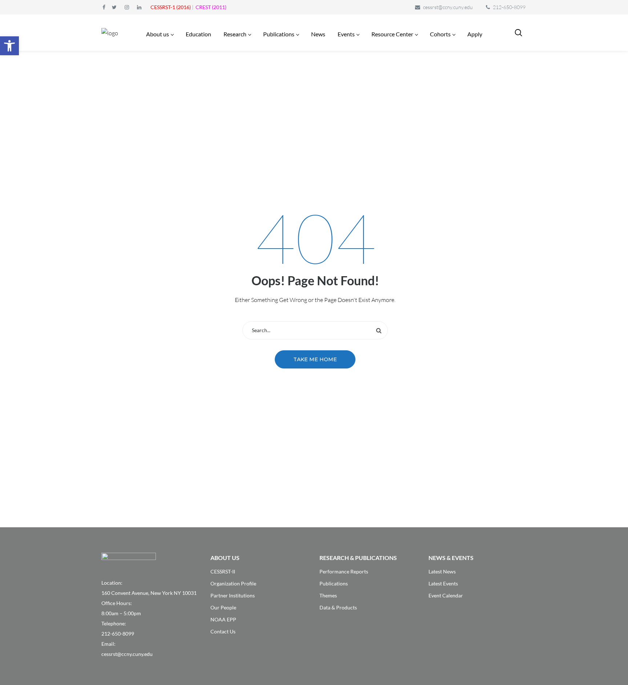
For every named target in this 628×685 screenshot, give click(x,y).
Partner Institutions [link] (232, 595)
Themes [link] (328, 595)
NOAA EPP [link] (223, 619)
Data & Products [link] (338, 607)
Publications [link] (333, 583)
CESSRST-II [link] (222, 571)
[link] (9, 45)
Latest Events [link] (443, 583)
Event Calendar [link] (445, 595)
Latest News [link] (442, 571)
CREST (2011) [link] (211, 7)
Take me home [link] (315, 359)
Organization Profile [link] (233, 583)
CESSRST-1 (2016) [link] (170, 7)
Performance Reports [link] (343, 571)
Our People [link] (223, 607)
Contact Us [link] (223, 631)
